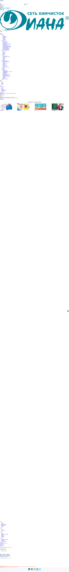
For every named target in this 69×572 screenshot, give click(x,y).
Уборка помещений (3, 524)
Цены (2, 523)
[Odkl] (2, 32)
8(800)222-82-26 (2, 92)
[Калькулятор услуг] (37, 569)
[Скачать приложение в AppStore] (2, 555)
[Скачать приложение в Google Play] (5, 555)
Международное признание (4, 534)
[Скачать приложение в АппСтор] (2, 8)
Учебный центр (3, 540)
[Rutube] (3, 32)
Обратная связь (3, 530)
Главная (1, 95)
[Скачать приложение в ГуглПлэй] (5, 8)
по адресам (1, 7)
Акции (2, 526)
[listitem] (8, 311)
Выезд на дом (3, 525)
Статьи (2, 529)
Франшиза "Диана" (3, 541)
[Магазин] (34, 569)
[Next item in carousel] (68, 311)
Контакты (2, 536)
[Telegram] (4, 32)
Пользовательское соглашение (3, 556)
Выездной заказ (2, 86)
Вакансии (2, 535)
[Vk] (0, 32)
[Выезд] (32, 569)
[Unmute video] (34, 2)
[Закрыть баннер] (0, 3)
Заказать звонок (2, 544)
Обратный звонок (2, 9)
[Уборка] (29, 569)
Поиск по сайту (2, 99)
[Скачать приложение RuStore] (9, 8)
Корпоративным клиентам (4, 539)
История (2, 533)
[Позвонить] (40, 569)
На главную (1, 98)
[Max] (5, 32)
